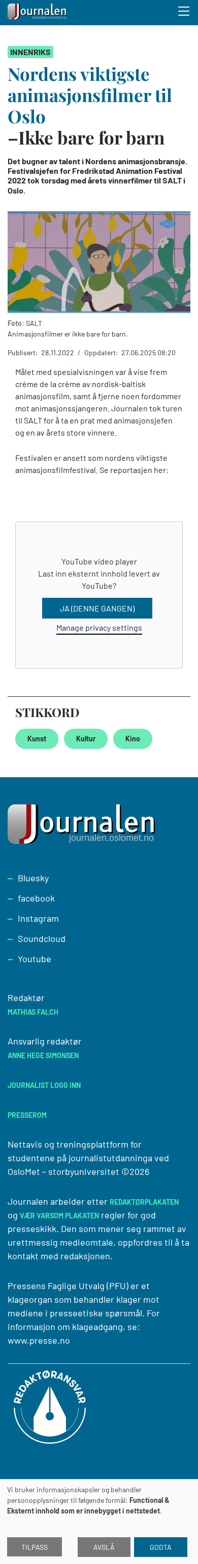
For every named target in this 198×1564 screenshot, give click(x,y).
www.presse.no (39, 1340)
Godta (161, 1547)
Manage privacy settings (99, 627)
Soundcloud (41, 938)
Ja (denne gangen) (97, 608)
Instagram (38, 918)
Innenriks (30, 52)
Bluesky (33, 877)
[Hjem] (38, 13)
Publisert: (24, 352)
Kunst (36, 738)
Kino (132, 738)
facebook (36, 898)
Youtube (34, 958)
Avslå (104, 1547)
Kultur (85, 738)
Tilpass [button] (34, 1547)
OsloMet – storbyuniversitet (63, 1171)
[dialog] (99, 1521)
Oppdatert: (102, 352)
